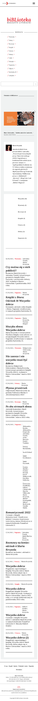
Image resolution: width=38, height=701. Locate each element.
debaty (17, 383)
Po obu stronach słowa (19, 406)
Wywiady (22, 205)
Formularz (19, 669)
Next (35, 112)
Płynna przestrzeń (16, 388)
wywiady (18, 259)
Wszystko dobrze (15, 566)
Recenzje (22, 212)
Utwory (21, 225)
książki (17, 584)
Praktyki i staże (23, 666)
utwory (16, 561)
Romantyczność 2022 (18, 512)
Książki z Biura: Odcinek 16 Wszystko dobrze (18, 301)
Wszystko (22, 199)
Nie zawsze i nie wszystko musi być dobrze (16, 360)
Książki (21, 218)
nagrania (18, 293)
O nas (6, 666)
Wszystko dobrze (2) (17, 637)
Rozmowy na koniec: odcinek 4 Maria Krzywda (17, 546)
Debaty (21, 231)
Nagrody (31, 666)
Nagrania (22, 238)
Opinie (15, 666)
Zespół (10, 666)
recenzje (18, 402)
